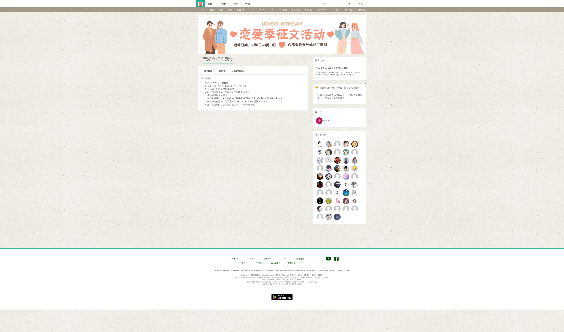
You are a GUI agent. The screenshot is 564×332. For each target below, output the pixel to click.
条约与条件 (276, 263)
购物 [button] (247, 3)
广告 (284, 258)
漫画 (212, 9)
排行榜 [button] (223, 3)
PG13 (262, 9)
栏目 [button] (210, 3)
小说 (203, 9)
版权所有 (268, 258)
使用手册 (259, 263)
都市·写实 (349, 9)
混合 (239, 9)
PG (253, 9)
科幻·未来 (309, 9)
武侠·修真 (322, 9)
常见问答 (251, 258)
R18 (271, 9)
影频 (221, 9)
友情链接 (300, 258)
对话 (230, 9)
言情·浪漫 (296, 9)
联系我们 (243, 263)
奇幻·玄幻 (283, 9)
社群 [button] (236, 3)
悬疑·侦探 (362, 9)
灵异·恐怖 (336, 9)
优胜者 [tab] (222, 70)
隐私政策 (292, 263)
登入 (360, 3)
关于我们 (235, 258)
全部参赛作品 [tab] (238, 70)
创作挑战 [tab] (208, 70)
